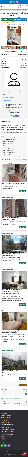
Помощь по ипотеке (6, 426)
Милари (20, 7)
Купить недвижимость (7, 424)
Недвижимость (5, 422)
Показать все (23, 385)
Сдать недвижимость (7, 431)
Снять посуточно (5, 436)
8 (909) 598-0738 (23, 5)
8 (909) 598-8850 (7, 417)
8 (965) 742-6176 (9, 97)
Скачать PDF (7, 100)
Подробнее (22, 191)
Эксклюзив (4, 439)
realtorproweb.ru (22, 454)
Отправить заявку (14, 91)
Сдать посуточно (6, 433)
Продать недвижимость (8, 429)
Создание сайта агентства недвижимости (17, 451)
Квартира (5, 10)
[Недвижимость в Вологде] (1, 10)
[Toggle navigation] (1, 6)
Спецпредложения (6, 438)
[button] (14, 35)
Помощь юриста (5, 427)
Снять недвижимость (7, 434)
